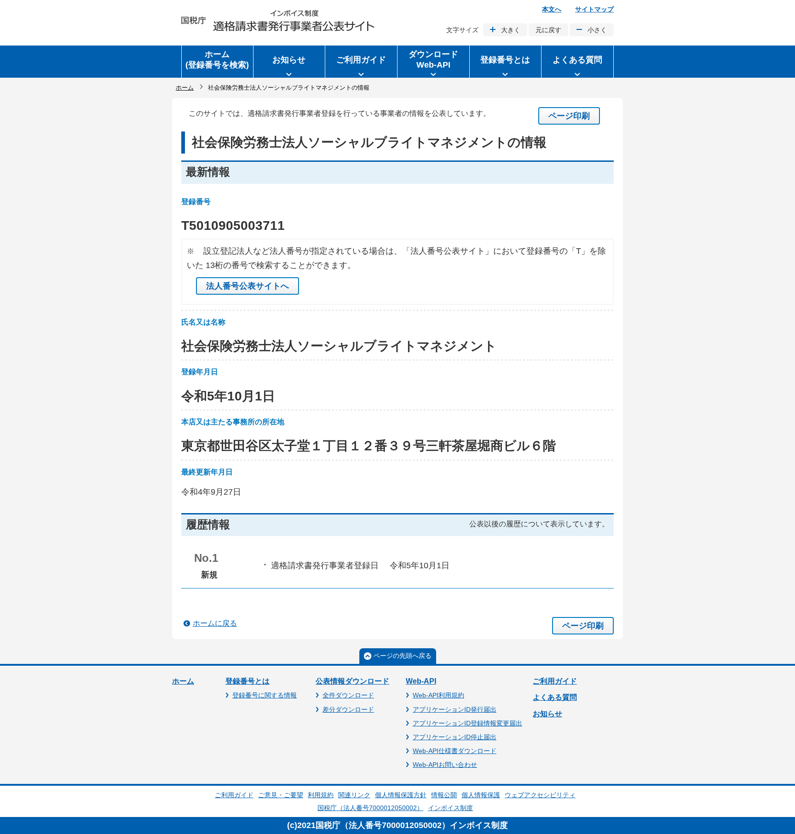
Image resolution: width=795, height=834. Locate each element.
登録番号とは (247, 681)
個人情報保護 (480, 795)
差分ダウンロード (348, 709)
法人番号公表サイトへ (247, 286)
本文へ (551, 9)
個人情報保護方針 (400, 795)
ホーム (185, 87)
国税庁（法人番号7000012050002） (370, 807)
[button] (289, 62)
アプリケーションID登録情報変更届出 (467, 723)
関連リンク (354, 795)
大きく (510, 30)
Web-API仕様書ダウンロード (454, 750)
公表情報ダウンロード (352, 681)
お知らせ (547, 714)
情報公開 (444, 795)
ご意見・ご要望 (280, 795)
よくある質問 (555, 697)
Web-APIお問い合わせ (445, 764)
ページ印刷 (569, 115)
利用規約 (321, 795)
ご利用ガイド (555, 681)
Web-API (421, 681)
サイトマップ (594, 9)
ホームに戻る (215, 623)
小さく (597, 30)
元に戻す (548, 30)
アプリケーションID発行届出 (454, 709)
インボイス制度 (450, 807)
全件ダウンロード (348, 695)
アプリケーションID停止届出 (454, 737)
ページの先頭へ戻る (403, 655)
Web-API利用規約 (438, 695)
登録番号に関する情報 (264, 695)
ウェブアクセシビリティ (540, 795)
